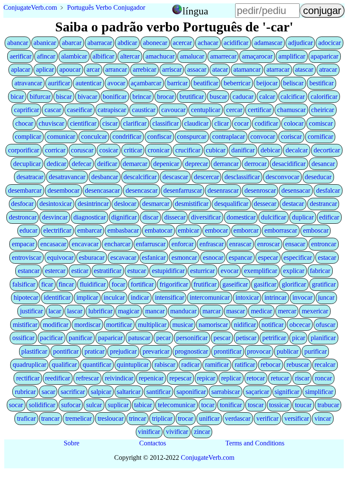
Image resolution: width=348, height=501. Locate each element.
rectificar (27, 378)
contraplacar (228, 136)
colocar (293, 123)
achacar (208, 42)
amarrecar (223, 56)
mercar (287, 311)
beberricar (237, 83)
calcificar (293, 96)
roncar (323, 378)
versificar (296, 418)
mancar (155, 311)
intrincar (275, 297)
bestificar (321, 83)
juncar (326, 297)
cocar (241, 123)
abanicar (45, 42)
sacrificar (73, 391)
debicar (270, 150)
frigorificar (174, 284)
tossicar (279, 404)
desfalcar (328, 190)
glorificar (294, 284)
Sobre (71, 443)
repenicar (151, 378)
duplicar (303, 217)
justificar (31, 311)
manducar (183, 311)
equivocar (60, 257)
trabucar (328, 404)
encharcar (117, 244)
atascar (304, 69)
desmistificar (191, 203)
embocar (216, 230)
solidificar (42, 404)
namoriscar (213, 324)
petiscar (246, 337)
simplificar (319, 391)
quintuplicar (133, 364)
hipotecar (26, 297)
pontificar (66, 351)
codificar (266, 123)
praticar (94, 351)
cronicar (158, 150)
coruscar (82, 150)
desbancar (104, 176)
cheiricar (322, 109)
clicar (221, 123)
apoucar (70, 69)
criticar (133, 150)
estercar (55, 270)
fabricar (320, 270)
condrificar (126, 136)
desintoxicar (55, 203)
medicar (261, 311)
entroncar (323, 244)
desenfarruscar (182, 190)
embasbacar (123, 230)
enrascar (240, 244)
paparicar (110, 337)
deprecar (196, 163)
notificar (272, 324)
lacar (54, 311)
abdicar (127, 42)
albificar (103, 56)
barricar (177, 83)
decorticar (327, 150)
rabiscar (164, 364)
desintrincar (93, 203)
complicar (28, 136)
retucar (280, 378)
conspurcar (191, 136)
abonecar (155, 42)
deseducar (318, 176)
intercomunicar (210, 297)
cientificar (83, 123)
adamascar (268, 42)
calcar (267, 96)
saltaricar (128, 391)
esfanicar (154, 257)
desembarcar (25, 190)
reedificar (57, 378)
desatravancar (67, 176)
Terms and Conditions (254, 443)
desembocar (63, 190)
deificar (107, 163)
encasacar (53, 244)
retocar (256, 378)
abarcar (71, 42)
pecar (163, 337)
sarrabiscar (225, 391)
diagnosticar (89, 217)
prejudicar (123, 351)
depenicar (166, 163)
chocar (24, 123)
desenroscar (260, 190)
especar (268, 257)
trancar (50, 418)
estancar (28, 270)
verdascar (237, 418)
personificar (192, 337)
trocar (185, 418)
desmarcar (155, 203)
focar (118, 284)
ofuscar (325, 324)
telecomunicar (176, 404)
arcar (93, 69)
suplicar (118, 404)
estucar (136, 270)
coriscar (291, 136)
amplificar (291, 56)
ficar (47, 284)
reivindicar (119, 378)
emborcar (245, 230)
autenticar (88, 83)
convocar (262, 136)
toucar (303, 404)
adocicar (329, 42)
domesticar (241, 217)
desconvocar (282, 176)
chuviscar (51, 123)
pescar (221, 337)
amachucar (160, 56)
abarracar (99, 42)
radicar (190, 364)
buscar (218, 96)
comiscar (321, 123)
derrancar (226, 163)
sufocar (71, 404)
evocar (230, 270)
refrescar (87, 378)
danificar (243, 150)
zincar (202, 431)
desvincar (54, 217)
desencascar (141, 190)
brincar (141, 96)
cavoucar (173, 109)
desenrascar (223, 190)
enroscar (268, 244)
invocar (302, 297)
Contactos (152, 443)
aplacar (20, 69)
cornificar (320, 136)
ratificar (245, 364)
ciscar (110, 123)
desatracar (30, 176)
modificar (55, 324)
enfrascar (211, 244)
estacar (327, 257)
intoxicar (247, 297)
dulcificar (273, 217)
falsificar (23, 284)
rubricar (25, 391)
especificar (297, 257)
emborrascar (280, 230)
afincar (46, 56)
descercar (206, 176)
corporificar (23, 150)
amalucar (192, 56)
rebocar (271, 364)
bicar (17, 96)
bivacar (87, 96)
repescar (180, 378)
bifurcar (40, 96)
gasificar (265, 284)
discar (150, 217)
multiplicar (152, 324)
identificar (57, 297)
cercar (234, 109)
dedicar (56, 163)
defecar (81, 163)
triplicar (162, 418)
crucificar (187, 150)
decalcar (297, 150)
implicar (87, 297)
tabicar (143, 404)
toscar (256, 404)
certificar (259, 109)
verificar (267, 418)
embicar (188, 230)
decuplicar (27, 163)
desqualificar (231, 203)
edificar (329, 217)
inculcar (114, 297)
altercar (130, 56)
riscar (302, 378)
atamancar (247, 69)
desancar (323, 163)
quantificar (97, 364)
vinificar (149, 431)
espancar (240, 257)
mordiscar (87, 324)
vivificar (177, 431)
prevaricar (156, 351)
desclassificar (242, 176)
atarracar (278, 69)
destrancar (323, 203)
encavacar (85, 244)
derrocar (255, 163)
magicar (128, 311)
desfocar (22, 203)
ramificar (217, 364)
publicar (287, 351)
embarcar (89, 230)
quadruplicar (29, 364)
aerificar (20, 56)
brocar (165, 96)
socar (16, 404)
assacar (196, 69)
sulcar (94, 404)
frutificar (205, 284)
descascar (175, 176)
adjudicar (300, 42)
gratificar (324, 284)
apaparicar (324, 56)
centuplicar (205, 109)
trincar (137, 418)
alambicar (74, 56)
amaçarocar (257, 56)
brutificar (192, 96)
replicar (231, 378)
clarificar (134, 123)
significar (287, 391)
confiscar (159, 136)
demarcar (135, 163)
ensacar (295, 244)
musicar (182, 324)
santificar (158, 391)
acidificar (236, 42)
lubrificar (100, 311)
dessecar (265, 203)
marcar (211, 311)
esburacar (91, 257)
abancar (17, 42)
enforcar (182, 244)
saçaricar (257, 391)
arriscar (172, 69)
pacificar (51, 337)
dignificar (124, 217)
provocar (259, 351)
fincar (66, 284)
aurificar (59, 83)
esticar (79, 270)
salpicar (101, 391)
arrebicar (144, 69)
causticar (143, 109)
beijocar (267, 83)
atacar (220, 69)
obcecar (299, 324)
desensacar (295, 190)
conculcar (94, 136)
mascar (235, 311)
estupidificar (168, 270)
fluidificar (93, 284)
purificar (315, 351)
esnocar (213, 257)
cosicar (108, 150)
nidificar (245, 324)
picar (298, 337)
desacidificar (289, 163)
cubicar (215, 150)
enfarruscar (151, 244)
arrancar (116, 69)
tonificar (231, 404)
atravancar (28, 83)
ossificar (23, 337)
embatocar (158, 230)
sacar (48, 391)
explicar (293, 270)
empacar (23, 244)
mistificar (25, 324)
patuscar (139, 337)
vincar (322, 418)
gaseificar (235, 284)
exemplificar (260, 270)
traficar (26, 418)
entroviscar (26, 257)
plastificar (34, 351)
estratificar (107, 270)
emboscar (315, 230)
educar (28, 230)
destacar (293, 203)
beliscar (293, 83)
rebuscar (297, 364)
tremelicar (78, 418)
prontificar (227, 351)
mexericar (315, 311)
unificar (209, 418)
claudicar (196, 123)
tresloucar (110, 418)
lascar (74, 311)
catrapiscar (112, 109)
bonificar (114, 96)
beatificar (206, 83)
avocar (116, 83)
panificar (80, 337)
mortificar (119, 324)
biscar (64, 96)
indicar (140, 297)
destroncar (22, 217)
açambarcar (146, 83)
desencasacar (102, 190)
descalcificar (140, 176)
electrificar (57, 230)
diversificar (206, 217)
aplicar (45, 69)
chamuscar (291, 109)
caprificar (26, 109)
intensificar (169, 297)
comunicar (61, 136)
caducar (243, 96)
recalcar (324, 364)
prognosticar (191, 351)
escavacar (123, 257)
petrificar (274, 337)
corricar (55, 150)
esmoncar (184, 257)
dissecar (174, 217)
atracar (328, 69)
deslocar (125, 203)
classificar (165, 123)
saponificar (191, 391)
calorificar (324, 96)
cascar (53, 109)
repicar (206, 378)
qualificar (64, 364)
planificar (323, 337)
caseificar (79, 109)
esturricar (202, 270)
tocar (207, 404)
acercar (182, 42)
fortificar (142, 284)
